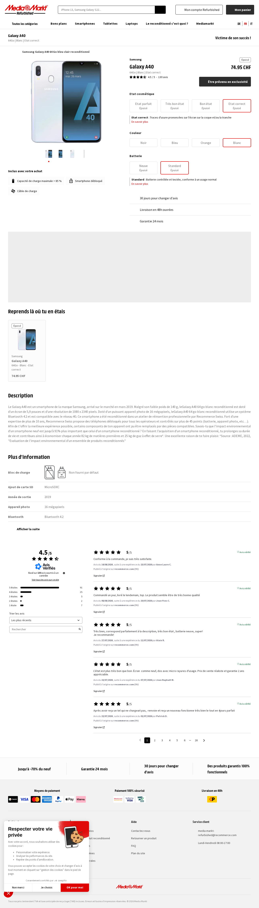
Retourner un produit (143, 838)
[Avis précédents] (140, 740)
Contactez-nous (140, 831)
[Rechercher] (160, 10)
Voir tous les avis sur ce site (45, 579)
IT (251, 23)
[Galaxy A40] (27, 339)
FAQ (133, 846)
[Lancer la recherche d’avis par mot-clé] (79, 629)
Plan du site (138, 853)
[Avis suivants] (204, 740)
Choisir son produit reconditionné (90, 838)
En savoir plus (140, 122)
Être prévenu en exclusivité (228, 82)
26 (196, 740)
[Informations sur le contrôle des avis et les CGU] (64, 573)
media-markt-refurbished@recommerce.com (217, 833)
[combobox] (106, 10)
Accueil (10, 51)
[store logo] (26, 10)
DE (239, 23)
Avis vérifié (245, 552)
